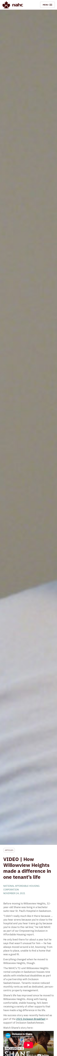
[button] (47, 5)
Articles (9, 850)
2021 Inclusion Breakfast (30, 1019)
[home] (12, 5)
